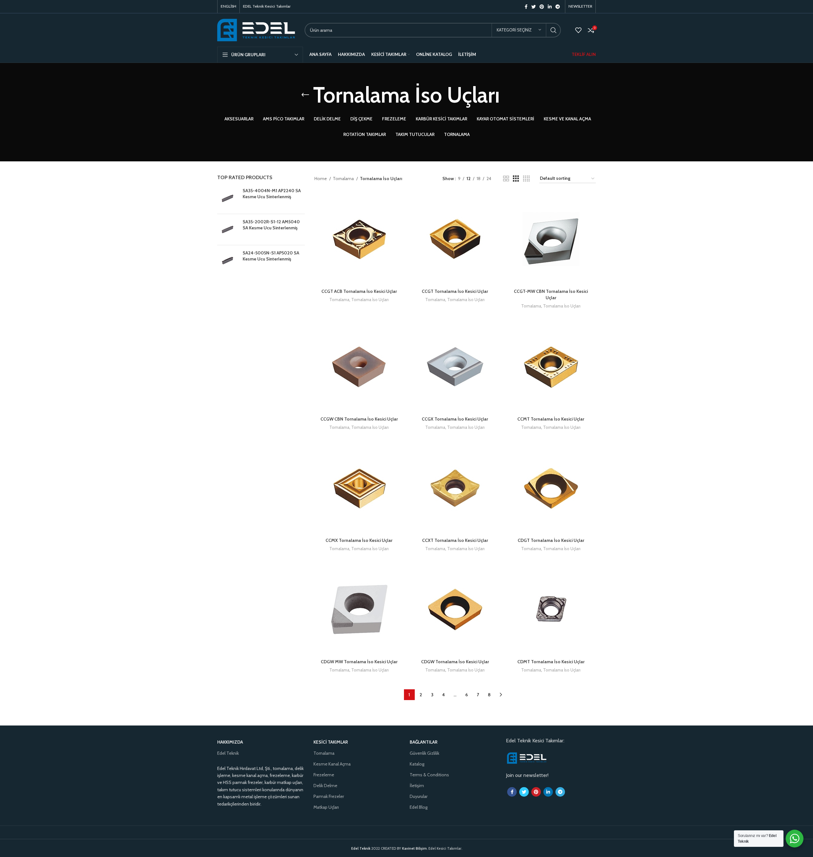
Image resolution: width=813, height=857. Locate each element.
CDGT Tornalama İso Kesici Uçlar (551, 540)
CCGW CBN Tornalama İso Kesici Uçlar (359, 419)
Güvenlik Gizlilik (424, 753)
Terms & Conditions (429, 775)
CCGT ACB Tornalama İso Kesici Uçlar (359, 291)
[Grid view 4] (526, 179)
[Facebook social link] (526, 7)
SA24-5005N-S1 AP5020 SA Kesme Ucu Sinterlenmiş (271, 256)
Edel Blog (418, 807)
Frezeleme (323, 775)
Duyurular (418, 796)
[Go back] (305, 95)
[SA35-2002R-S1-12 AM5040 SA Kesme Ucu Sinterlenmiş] (227, 229)
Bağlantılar (423, 742)
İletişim (417, 785)
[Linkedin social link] (550, 7)
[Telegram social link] (558, 7)
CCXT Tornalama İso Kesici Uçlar (455, 540)
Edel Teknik (228, 753)
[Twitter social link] (533, 7)
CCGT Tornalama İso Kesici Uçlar (455, 291)
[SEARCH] (553, 30)
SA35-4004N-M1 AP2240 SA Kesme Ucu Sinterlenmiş (272, 194)
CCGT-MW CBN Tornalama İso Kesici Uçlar (551, 294)
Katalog (417, 764)
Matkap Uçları (326, 807)
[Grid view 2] (506, 179)
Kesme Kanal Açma (332, 764)
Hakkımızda (230, 742)
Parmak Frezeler (328, 796)
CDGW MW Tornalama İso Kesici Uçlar (359, 662)
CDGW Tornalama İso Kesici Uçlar (455, 662)
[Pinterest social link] (542, 7)
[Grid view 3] (516, 179)
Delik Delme (325, 785)
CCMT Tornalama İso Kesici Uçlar (550, 419)
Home (321, 178)
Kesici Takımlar (330, 742)
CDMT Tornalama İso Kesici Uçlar (551, 662)
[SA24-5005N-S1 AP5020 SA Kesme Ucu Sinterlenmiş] (227, 260)
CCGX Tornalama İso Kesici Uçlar (455, 419)
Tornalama (344, 178)
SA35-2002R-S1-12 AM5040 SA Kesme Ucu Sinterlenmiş (271, 225)
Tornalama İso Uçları (370, 299)
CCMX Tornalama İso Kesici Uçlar (359, 540)
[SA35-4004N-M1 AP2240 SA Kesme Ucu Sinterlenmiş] (227, 198)
